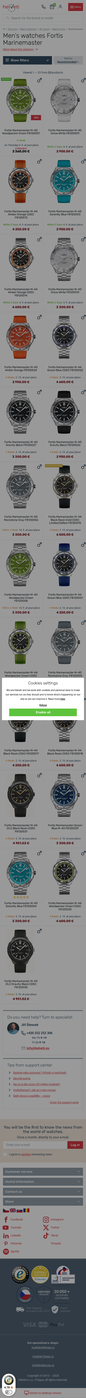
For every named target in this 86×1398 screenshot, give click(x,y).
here (62, 699)
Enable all (43, 712)
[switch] (8, 1392)
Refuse (43, 705)
